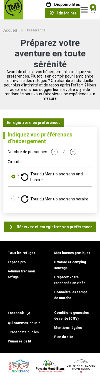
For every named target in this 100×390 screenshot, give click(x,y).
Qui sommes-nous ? (24, 323)
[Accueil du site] (13, 9)
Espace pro (17, 262)
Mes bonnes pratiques (72, 253)
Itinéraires (67, 13)
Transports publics (23, 332)
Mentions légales (68, 328)
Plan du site (63, 337)
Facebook (16, 313)
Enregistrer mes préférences (34, 122)
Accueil (10, 30)
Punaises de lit (19, 341)
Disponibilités (67, 4)
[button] (84, 9)
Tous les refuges (21, 253)
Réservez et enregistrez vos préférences (54, 227)
